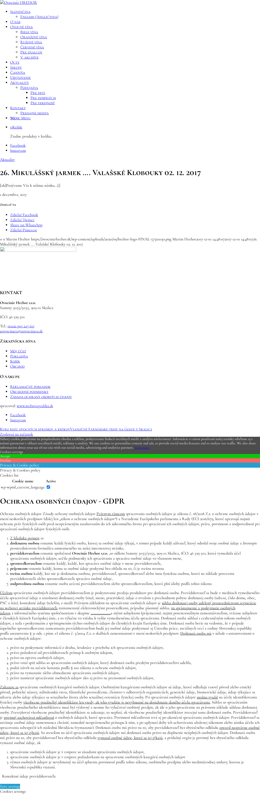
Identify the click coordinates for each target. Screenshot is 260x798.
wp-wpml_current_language (23, 487)
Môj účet (18, 351)
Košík (15, 361)
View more (142, 447)
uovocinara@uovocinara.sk (21, 331)
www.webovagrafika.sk (35, 405)
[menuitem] (135, 14)
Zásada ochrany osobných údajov (41, 396)
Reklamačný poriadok (30, 386)
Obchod (17, 366)
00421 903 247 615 (21, 326)
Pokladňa (19, 356)
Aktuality (7, 159)
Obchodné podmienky (29, 391)
